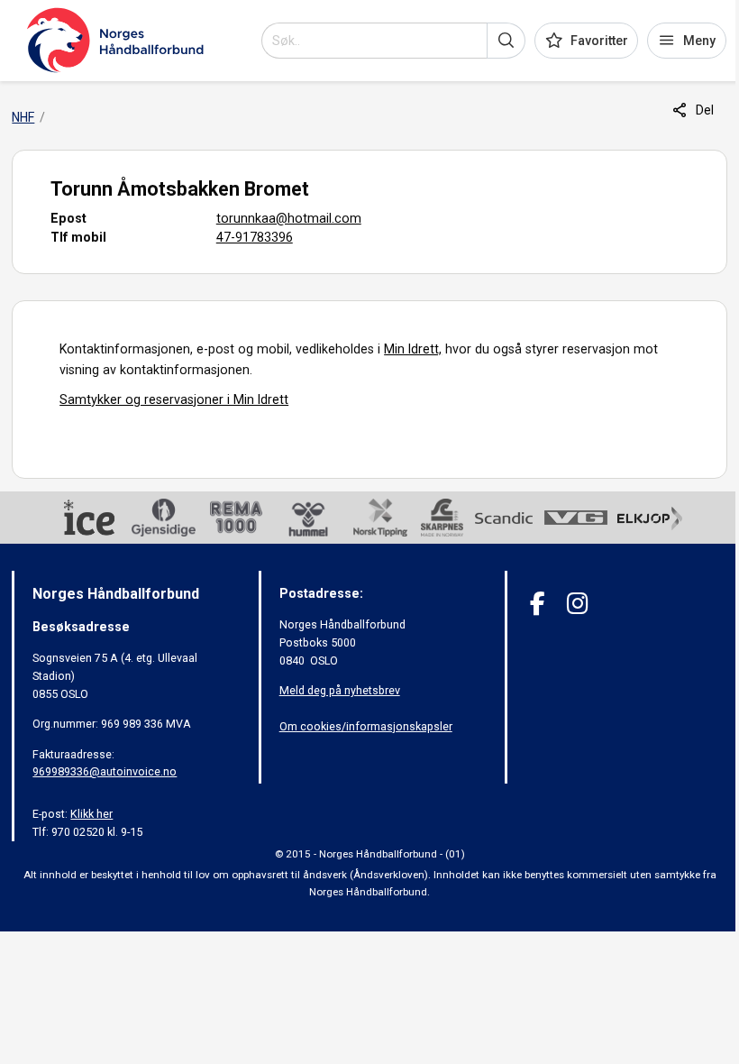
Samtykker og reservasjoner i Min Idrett (173, 399)
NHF (23, 117)
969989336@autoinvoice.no (104, 771)
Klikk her (91, 814)
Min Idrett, (413, 349)
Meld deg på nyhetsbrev (339, 690)
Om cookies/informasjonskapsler (365, 726)
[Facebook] (537, 603)
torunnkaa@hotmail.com (288, 218)
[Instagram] (577, 603)
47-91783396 (254, 237)
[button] (506, 41)
